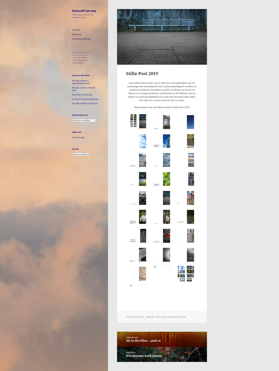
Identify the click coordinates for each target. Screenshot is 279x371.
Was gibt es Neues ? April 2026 (84, 103)
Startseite (76, 30)
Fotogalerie (172, 317)
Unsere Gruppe (78, 137)
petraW (150, 317)
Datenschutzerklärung (81, 39)
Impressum (77, 34)
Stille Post (182, 317)
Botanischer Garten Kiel (82, 95)
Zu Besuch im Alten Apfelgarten (85, 99)
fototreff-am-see (84, 11)
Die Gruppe (162, 317)
